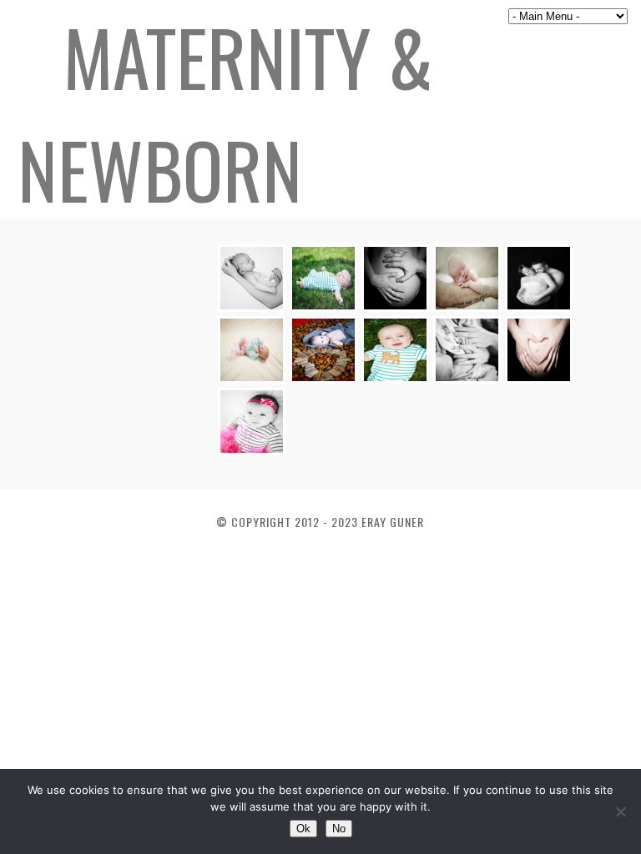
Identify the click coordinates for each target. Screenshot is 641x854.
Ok (303, 828)
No (339, 828)
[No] (620, 811)
